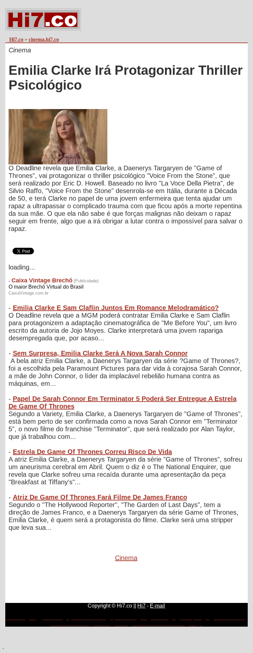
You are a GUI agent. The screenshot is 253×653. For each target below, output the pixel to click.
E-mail (157, 606)
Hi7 (141, 606)
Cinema (126, 557)
